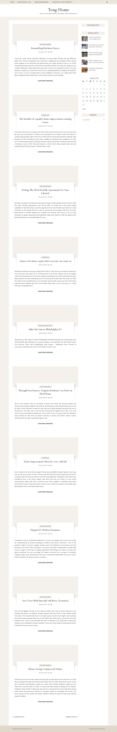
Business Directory (45, 325)
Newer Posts (71, 717)
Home (12, 2)
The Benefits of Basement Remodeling (96, 69)
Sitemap (102, 728)
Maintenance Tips (24, 2)
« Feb (84, 109)
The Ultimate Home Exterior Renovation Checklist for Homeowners (96, 46)
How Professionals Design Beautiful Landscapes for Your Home (96, 54)
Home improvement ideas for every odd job (45, 461)
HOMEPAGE (45, 115)
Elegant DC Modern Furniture (45, 529)
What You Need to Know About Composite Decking (96, 61)
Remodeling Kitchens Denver (45, 48)
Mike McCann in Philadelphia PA (45, 329)
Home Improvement (41, 2)
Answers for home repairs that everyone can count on (45, 261)
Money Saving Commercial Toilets (45, 669)
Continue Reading (45, 80)
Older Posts (19, 717)
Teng (51, 52)
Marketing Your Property (62, 2)
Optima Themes (27, 728)
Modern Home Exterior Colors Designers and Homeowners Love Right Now (95, 38)
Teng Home (58, 9)
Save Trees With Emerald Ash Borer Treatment (45, 600)
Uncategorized (45, 44)
